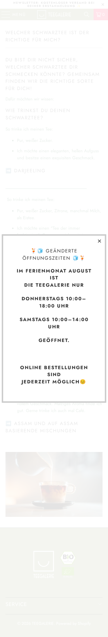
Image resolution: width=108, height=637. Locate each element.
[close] (99, 241)
